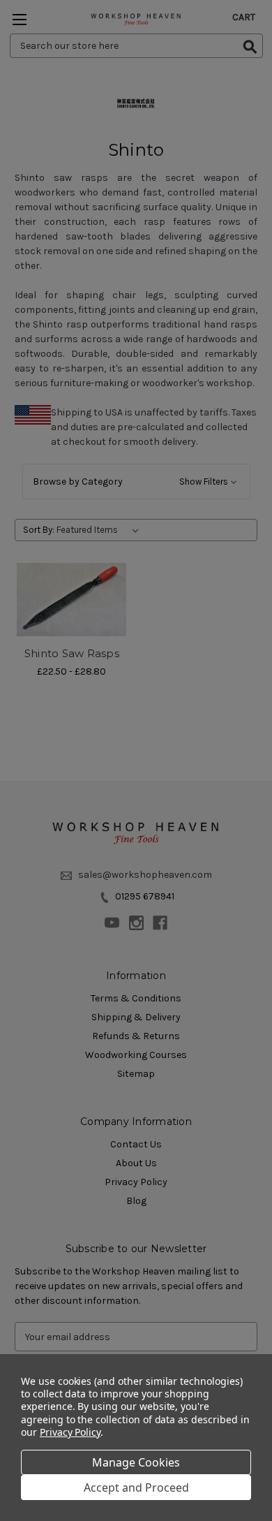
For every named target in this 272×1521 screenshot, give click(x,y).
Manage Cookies (136, 1462)
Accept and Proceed (136, 1487)
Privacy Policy (70, 1432)
